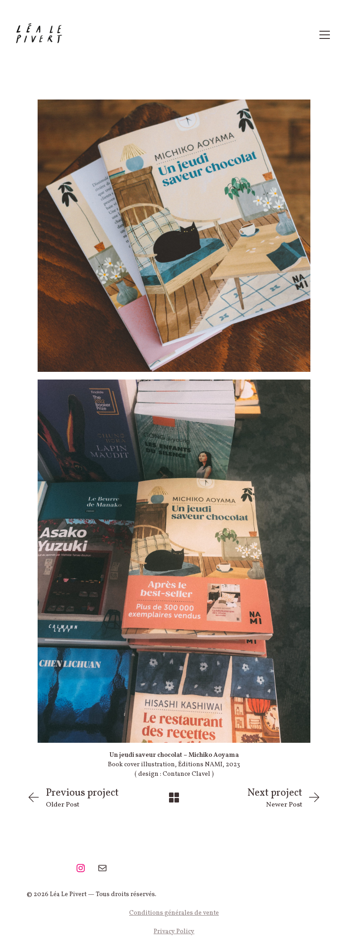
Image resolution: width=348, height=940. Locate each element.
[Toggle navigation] (325, 35)
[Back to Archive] (174, 797)
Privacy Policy (174, 931)
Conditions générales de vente (174, 913)
